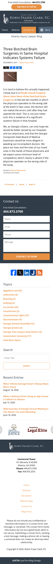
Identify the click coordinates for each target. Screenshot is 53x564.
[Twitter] (20, 273)
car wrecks (10, 307)
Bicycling (9, 298)
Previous (9, 184)
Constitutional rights (16, 315)
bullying (9, 303)
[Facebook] (14, 273)
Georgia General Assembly (18, 323)
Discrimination (12, 319)
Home (5, 30)
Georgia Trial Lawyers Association (22, 331)
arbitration (10, 294)
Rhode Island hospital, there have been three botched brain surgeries (24, 96)
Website (16, 30)
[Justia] (33, 273)
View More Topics (12, 340)
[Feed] (39, 273)
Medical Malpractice (18, 170)
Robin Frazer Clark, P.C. (35, 549)
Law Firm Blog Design (26, 560)
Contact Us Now (26, 256)
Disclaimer (26, 495)
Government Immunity (17, 336)
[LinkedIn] (26, 273)
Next (32, 184)
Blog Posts (26, 511)
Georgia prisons (12, 327)
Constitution (11, 311)
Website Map (26, 501)
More (47, 30)
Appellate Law (12, 290)
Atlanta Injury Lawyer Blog (26, 18)
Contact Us (28, 30)
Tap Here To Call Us (26, 6)
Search (26, 366)
